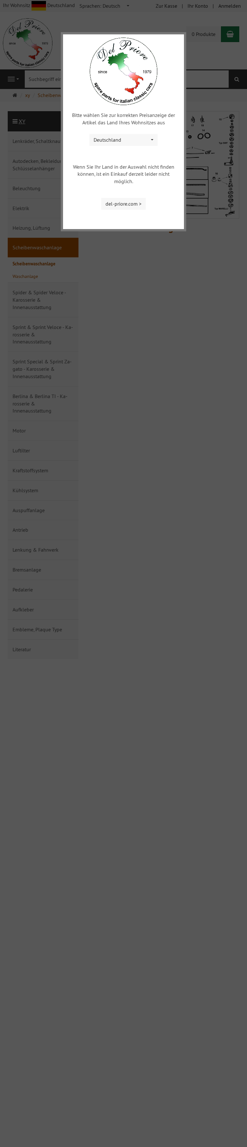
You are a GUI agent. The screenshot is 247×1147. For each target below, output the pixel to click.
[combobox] (123, 140)
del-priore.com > (123, 203)
